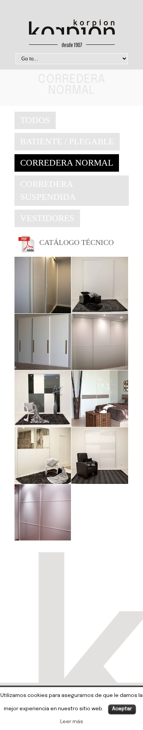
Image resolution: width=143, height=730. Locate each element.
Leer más (71, 721)
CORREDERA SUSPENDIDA (48, 190)
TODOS (35, 120)
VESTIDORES (47, 218)
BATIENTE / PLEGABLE (67, 141)
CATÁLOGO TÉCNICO (76, 242)
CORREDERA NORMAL (66, 162)
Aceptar (122, 708)
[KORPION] (71, 35)
